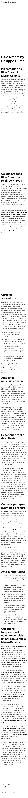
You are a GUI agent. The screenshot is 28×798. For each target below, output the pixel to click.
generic (3, 54)
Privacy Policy (7, 784)
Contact (5, 786)
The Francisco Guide (8, 2)
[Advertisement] (14, 27)
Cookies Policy (7, 783)
